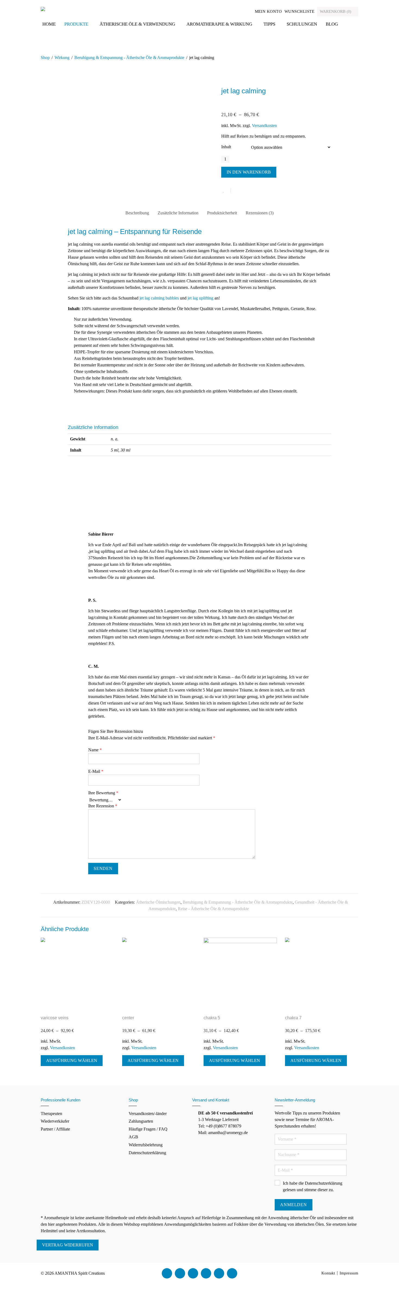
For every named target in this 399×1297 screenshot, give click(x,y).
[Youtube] (193, 1273)
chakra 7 (293, 1017)
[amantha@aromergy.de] (219, 1273)
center (128, 1017)
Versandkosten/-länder (148, 1113)
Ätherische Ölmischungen (158, 902)
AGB (133, 1137)
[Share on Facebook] (237, 191)
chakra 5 (212, 1017)
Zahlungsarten (141, 1121)
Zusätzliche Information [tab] (178, 213)
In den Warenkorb (249, 172)
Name (95, 750)
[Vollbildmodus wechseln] (6, 1287)
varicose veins (54, 1017)
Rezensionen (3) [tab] (260, 213)
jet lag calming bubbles (159, 298)
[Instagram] (206, 1273)
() (336, 11)
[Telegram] (232, 1273)
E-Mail (95, 771)
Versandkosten (264, 125)
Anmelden (293, 1204)
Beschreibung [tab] (137, 213)
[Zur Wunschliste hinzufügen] (226, 190)
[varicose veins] (77, 974)
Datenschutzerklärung (147, 1152)
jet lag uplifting (200, 298)
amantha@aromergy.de (228, 1132)
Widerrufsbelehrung (146, 1144)
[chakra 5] (240, 974)
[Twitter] (180, 1273)
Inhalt (226, 146)
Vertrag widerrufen (67, 1245)
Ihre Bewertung (103, 792)
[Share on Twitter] (244, 191)
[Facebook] (167, 1273)
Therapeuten (51, 1113)
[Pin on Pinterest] (252, 191)
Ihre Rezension (102, 806)
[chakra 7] (321, 974)
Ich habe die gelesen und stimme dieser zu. (312, 1186)
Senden (103, 868)
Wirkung (62, 57)
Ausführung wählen (71, 1060)
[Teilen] (10, 1287)
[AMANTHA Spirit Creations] (43, 8)
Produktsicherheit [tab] (222, 213)
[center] (158, 974)
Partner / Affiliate (55, 1129)
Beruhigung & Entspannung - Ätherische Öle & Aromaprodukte (129, 57)
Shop (45, 57)
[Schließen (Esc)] (14, 1287)
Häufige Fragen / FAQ (148, 1129)
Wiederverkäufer (55, 1121)
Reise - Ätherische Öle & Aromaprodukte (213, 908)
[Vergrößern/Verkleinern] (1, 1287)
